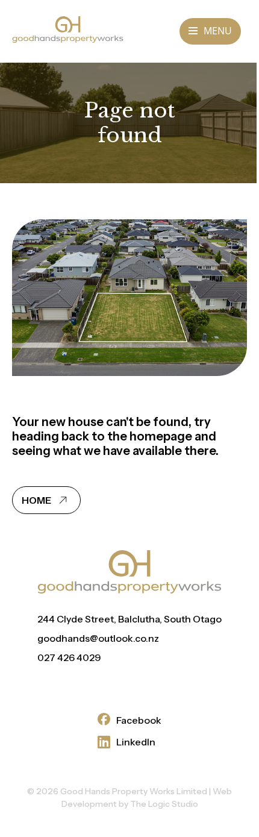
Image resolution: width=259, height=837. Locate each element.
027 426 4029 (69, 657)
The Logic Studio (164, 803)
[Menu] (210, 31)
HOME (37, 500)
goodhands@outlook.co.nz (98, 638)
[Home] (67, 39)
